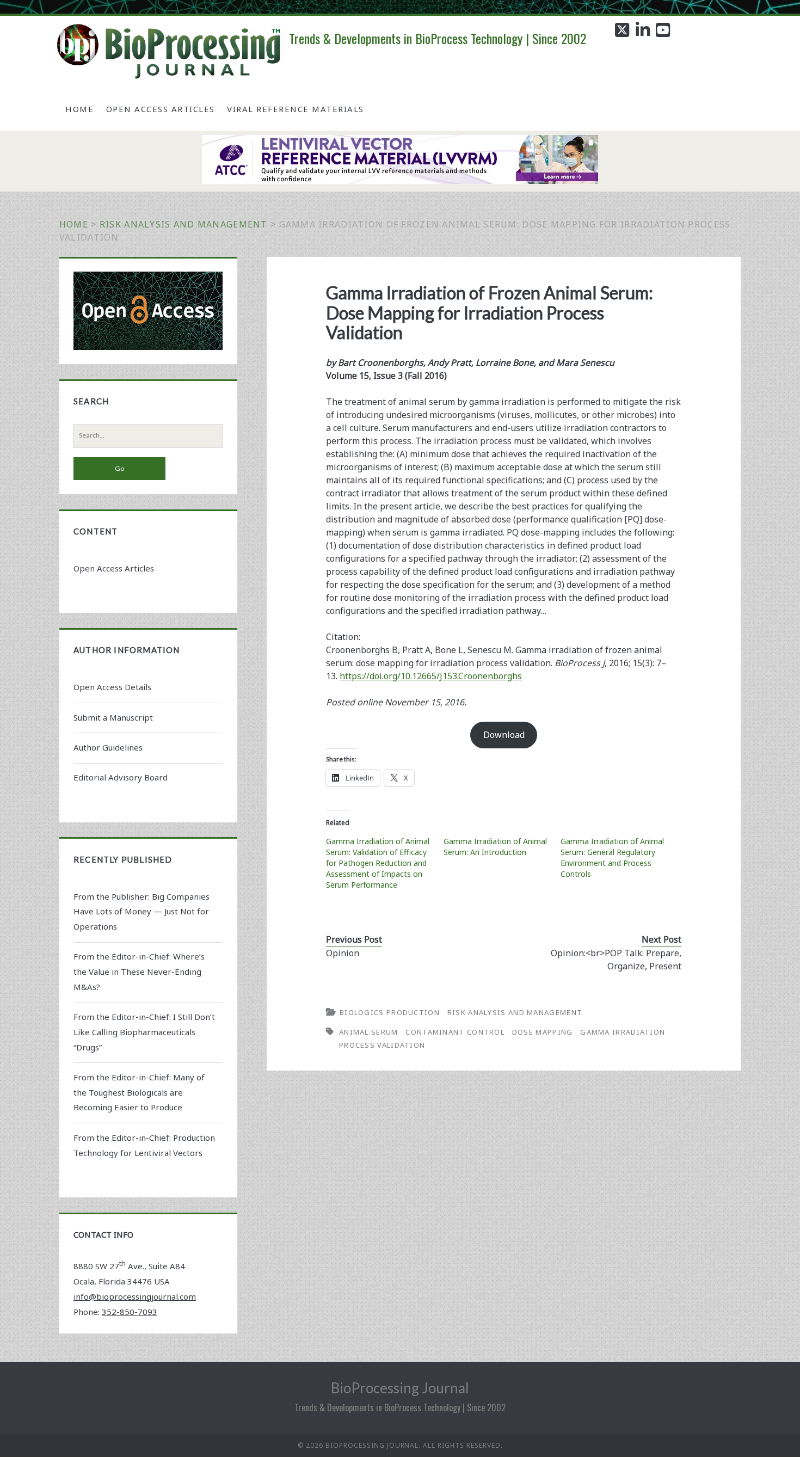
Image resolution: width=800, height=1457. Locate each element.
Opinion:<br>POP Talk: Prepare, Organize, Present (616, 959)
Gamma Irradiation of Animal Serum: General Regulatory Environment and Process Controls (612, 857)
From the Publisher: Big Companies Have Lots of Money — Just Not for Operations (141, 911)
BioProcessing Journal (400, 1388)
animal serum (368, 1032)
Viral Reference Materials (295, 108)
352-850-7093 (129, 1311)
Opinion (342, 953)
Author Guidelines (108, 747)
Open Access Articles (160, 108)
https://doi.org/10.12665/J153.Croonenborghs (431, 676)
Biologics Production (390, 1012)
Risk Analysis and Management (184, 224)
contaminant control (454, 1032)
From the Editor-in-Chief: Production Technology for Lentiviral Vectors (144, 1145)
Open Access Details (112, 686)
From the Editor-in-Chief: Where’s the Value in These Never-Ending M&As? (139, 971)
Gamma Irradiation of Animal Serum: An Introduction (495, 846)
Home (79, 108)
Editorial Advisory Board (120, 777)
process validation (382, 1045)
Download (504, 735)
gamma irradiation (622, 1032)
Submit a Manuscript (113, 717)
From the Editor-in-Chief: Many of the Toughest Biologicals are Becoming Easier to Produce (139, 1092)
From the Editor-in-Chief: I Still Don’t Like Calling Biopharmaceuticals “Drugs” (144, 1032)
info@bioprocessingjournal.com (134, 1296)
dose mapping (542, 1032)
